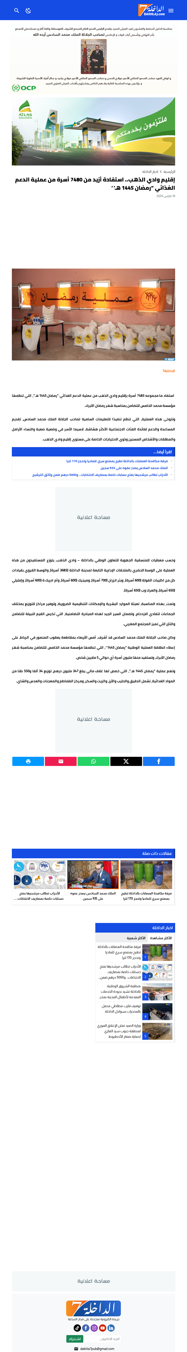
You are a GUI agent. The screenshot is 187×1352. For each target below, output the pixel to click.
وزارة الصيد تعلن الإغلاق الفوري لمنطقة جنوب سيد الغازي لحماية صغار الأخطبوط (119, 1031)
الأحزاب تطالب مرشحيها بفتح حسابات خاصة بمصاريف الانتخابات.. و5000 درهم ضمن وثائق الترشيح (100, 475)
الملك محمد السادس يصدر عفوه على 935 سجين (134, 468)
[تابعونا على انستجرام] (94, 1328)
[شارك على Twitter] (126, 761)
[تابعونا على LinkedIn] (111, 1328)
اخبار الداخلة (150, 171)
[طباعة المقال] (28, 761)
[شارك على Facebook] (159, 761)
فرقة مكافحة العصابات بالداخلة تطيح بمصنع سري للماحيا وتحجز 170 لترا (117, 461)
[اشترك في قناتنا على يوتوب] (102, 1328)
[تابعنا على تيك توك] (77, 1328)
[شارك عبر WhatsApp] (93, 761)
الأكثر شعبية (136, 938)
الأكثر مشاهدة (161, 938)
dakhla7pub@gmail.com (97, 1349)
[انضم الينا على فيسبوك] (85, 1328)
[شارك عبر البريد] (60, 761)
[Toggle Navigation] (172, 10)
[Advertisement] (93, 233)
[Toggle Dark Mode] (28, 10)
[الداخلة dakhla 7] (93, 1308)
